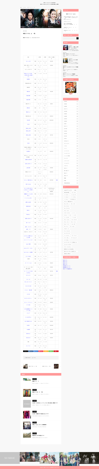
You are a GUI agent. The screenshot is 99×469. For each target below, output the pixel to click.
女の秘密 (28, 329)
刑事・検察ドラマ (71, 170)
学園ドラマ (70, 173)
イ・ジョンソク (73, 194)
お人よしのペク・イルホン (28, 248)
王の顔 (28, 143)
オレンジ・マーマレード (28, 302)
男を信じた (28, 214)
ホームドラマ (70, 158)
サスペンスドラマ (70, 143)
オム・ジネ (28, 279)
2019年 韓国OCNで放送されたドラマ (40, 413)
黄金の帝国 (28, 99)
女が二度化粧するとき (28, 321)
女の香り (28, 325)
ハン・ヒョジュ (66, 235)
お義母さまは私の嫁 (28, 159)
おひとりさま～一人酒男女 (28, 252)
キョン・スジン (66, 210)
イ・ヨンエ (66, 199)
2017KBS (70, 131)
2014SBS (70, 101)
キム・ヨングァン (67, 208)
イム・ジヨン (74, 192)
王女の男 (28, 120)
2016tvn (70, 123)
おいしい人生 (28, 61)
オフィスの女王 (28, 256)
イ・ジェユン (66, 194)
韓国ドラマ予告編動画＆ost (67, 268)
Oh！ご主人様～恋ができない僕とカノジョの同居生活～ (28, 190)
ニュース (70, 148)
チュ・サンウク (74, 219)
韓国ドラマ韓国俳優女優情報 (68, 23)
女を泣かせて (28, 337)
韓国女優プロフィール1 (67, 30)
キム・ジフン (66, 203)
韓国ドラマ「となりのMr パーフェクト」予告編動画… (70, 68)
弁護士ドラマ (70, 175)
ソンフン (74, 215)
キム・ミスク (73, 203)
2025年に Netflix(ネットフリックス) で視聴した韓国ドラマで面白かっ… (70, 56)
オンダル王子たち (28, 317)
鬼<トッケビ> (28, 222)
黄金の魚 (28, 91)
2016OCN (70, 118)
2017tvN (70, 138)
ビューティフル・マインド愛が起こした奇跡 (70, 242)
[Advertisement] (41, 47)
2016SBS (71, 121)
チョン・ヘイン (66, 224)
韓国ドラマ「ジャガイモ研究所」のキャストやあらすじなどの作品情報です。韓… (73, 63)
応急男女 (28, 79)
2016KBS (71, 113)
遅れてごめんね (28, 184)
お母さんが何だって (28, 163)
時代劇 (70, 180)
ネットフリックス (67, 233)
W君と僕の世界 (66, 192)
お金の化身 (28, 167)
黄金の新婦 (28, 95)
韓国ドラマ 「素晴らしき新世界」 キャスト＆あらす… (73, 47)
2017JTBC (70, 128)
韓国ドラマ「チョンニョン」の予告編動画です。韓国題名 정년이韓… (71, 76)
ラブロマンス (71, 165)
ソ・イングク (74, 217)
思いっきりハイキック (28, 281)
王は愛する (28, 151)
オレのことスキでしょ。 (28, 298)
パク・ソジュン (74, 235)
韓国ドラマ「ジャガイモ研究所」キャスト (73, 60)
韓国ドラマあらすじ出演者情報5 (50, 2)
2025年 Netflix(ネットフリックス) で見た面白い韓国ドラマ (45, 402)
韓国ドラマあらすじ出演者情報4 (68, 24)
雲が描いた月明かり (67, 253)
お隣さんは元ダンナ (28, 218)
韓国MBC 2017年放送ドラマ (38, 435)
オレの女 (28, 294)
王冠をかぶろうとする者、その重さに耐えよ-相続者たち (28, 75)
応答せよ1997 (28, 130)
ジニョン (65, 215)
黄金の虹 (28, 107)
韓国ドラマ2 (65, 261)
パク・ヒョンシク (74, 237)
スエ (70, 215)
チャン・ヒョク (66, 219)
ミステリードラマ (70, 160)
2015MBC (70, 106)
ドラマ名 (34, 357)
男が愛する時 (28, 206)
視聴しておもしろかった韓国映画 (39, 424)
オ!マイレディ (28, 275)
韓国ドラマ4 (65, 264)
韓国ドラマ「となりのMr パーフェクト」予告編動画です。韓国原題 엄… (70, 70)
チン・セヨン (72, 226)
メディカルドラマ (70, 163)
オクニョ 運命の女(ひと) (68, 201)
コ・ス (73, 212)
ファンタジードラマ (70, 153)
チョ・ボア (73, 224)
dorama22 (29, 357)
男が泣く (28, 210)
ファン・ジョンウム (67, 246)
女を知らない (28, 333)
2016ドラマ (70, 126)
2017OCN (70, 133)
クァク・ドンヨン (67, 212)
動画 (57, 271)
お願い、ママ (28, 229)
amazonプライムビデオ (68, 190)
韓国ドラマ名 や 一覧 (37, 392)
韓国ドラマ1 (65, 260)
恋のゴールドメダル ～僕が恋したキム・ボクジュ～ (70, 251)
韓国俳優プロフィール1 (67, 27)
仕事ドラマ (70, 168)
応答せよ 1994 (28, 128)
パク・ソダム (66, 237)
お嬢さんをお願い (28, 202)
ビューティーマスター (67, 244)
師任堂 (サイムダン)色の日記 (69, 249)
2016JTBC (70, 111)
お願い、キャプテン (28, 226)
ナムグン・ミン (66, 228)
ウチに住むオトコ (73, 199)
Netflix (75, 190)
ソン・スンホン (66, 217)
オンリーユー (28, 345)
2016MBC (71, 116)
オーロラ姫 (28, 304)
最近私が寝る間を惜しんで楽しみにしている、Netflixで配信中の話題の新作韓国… (73, 50)
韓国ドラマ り (35, 381)
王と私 (28, 124)
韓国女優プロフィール (66, 267)
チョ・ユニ (66, 226)
